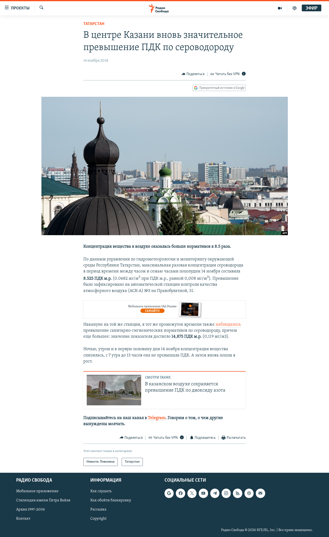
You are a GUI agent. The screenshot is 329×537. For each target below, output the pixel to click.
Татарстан (93, 24)
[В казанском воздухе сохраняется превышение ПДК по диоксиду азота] (114, 390)
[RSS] (237, 493)
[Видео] (280, 8)
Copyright (98, 519)
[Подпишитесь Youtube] (203, 493)
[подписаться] (260, 493)
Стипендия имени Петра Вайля (43, 501)
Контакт (23, 519)
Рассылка (98, 510)
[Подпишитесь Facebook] (180, 493)
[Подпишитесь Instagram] (226, 493)
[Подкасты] (249, 493)
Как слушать (101, 491)
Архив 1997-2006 (30, 510)
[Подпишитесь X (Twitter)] (192, 493)
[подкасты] (294, 8)
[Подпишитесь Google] (169, 493)
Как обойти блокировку (110, 501)
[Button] (193, 74)
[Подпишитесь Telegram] (214, 493)
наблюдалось (228, 325)
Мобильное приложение (37, 491)
